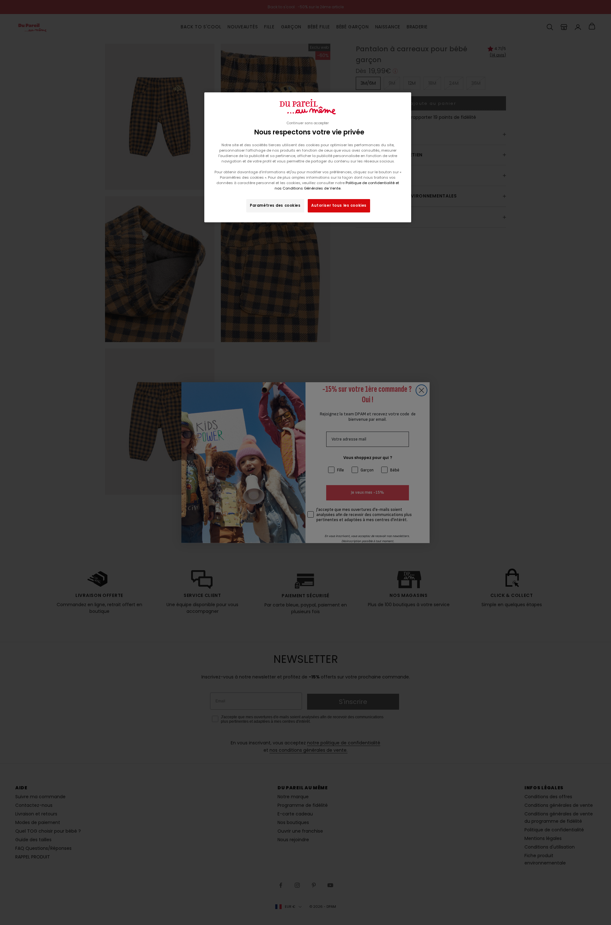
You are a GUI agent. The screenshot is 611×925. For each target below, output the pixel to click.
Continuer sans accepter (308, 123)
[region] (307, 157)
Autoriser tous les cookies (339, 205)
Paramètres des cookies (275, 205)
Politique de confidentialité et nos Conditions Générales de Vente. (337, 185)
